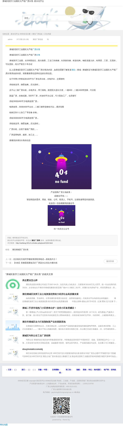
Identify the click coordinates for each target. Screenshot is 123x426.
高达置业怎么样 (29, 280)
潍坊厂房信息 (37, 34)
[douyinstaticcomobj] (13, 353)
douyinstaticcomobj (32, 349)
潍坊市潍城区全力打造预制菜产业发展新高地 (44, 322)
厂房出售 (36, 49)
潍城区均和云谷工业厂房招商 (36, 335)
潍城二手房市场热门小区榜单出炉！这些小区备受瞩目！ (49, 308)
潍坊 (73, 70)
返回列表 (110, 261)
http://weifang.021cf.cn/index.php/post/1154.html (34, 243)
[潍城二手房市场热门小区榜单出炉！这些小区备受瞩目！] (13, 311)
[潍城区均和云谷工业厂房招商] (13, 339)
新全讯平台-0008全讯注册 (20, 34)
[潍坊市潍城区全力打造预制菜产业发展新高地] (13, 325)
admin (10, 39)
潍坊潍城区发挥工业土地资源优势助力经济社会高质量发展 (50, 294)
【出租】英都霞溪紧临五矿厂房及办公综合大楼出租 (35, 263)
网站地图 (4, 425)
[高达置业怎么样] (13, 284)
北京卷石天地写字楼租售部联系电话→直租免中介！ (35, 259)
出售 (38, 55)
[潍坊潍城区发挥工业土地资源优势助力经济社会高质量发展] (13, 298)
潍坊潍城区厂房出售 (20, 250)
